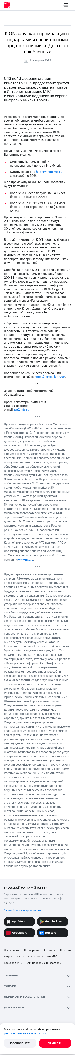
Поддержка (31, 950)
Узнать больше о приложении (22, 910)
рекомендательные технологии (25, 1033)
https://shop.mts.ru (49, 172)
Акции (8, 957)
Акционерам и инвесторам (44, 963)
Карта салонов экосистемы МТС (37, 957)
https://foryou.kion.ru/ (49, 377)
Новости (65, 950)
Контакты (49, 950)
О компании (11, 950)
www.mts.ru (25, 559)
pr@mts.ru (21, 409)
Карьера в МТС (13, 963)
